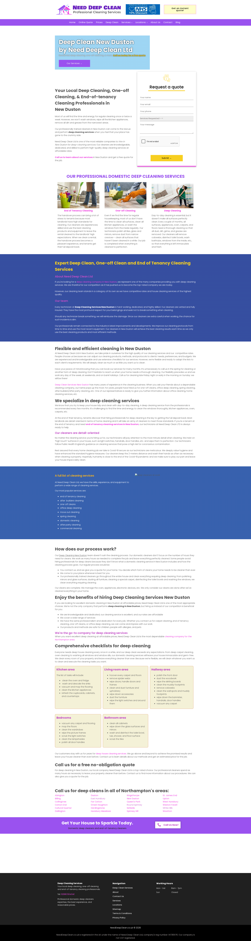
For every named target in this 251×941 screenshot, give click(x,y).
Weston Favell (170, 804)
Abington (59, 795)
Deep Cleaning (172, 210)
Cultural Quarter (63, 807)
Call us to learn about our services (74, 157)
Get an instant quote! (180, 9)
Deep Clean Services (72, 384)
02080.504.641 (68, 894)
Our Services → (74, 63)
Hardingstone (98, 807)
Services (125, 22)
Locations (140, 22)
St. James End (170, 795)
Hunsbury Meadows (101, 811)
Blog (178, 22)
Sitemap (117, 909)
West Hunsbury (170, 801)
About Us (155, 22)
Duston (94, 795)
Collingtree (60, 801)
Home (72, 22)
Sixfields (131, 807)
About (116, 892)
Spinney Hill (132, 811)
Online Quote (86, 22)
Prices (99, 22)
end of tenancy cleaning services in (112, 424)
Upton (166, 798)
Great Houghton (99, 804)
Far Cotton (96, 801)
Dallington (60, 811)
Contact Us (118, 896)
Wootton (167, 811)
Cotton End (61, 804)
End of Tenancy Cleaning (78, 210)
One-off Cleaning (125, 210)
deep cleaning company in (97, 281)
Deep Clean (112, 22)
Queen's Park (133, 801)
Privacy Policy (119, 917)
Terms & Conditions (122, 913)
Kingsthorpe (133, 795)
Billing (58, 798)
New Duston (133, 798)
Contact (167, 22)
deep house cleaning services (111, 753)
